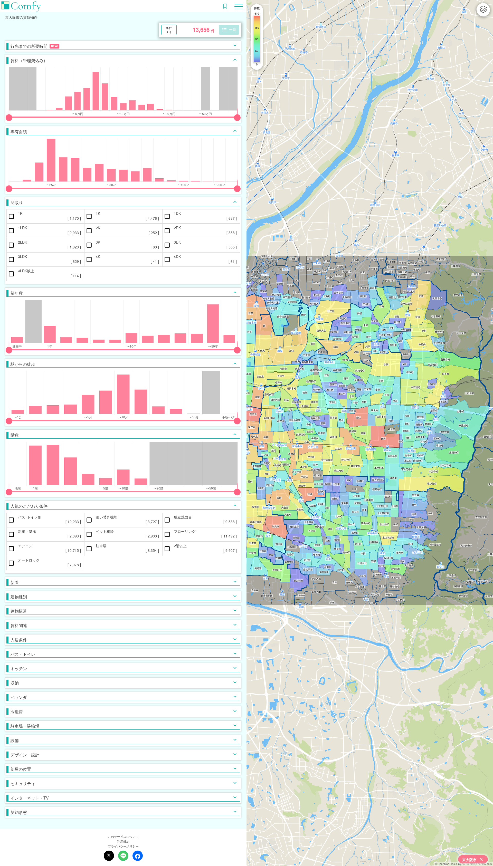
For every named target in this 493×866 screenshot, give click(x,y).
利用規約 (123, 841)
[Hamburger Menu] (238, 6)
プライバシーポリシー (123, 846)
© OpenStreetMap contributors (474, 864)
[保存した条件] (225, 6)
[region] (369, 433)
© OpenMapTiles (445, 864)
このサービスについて (123, 836)
